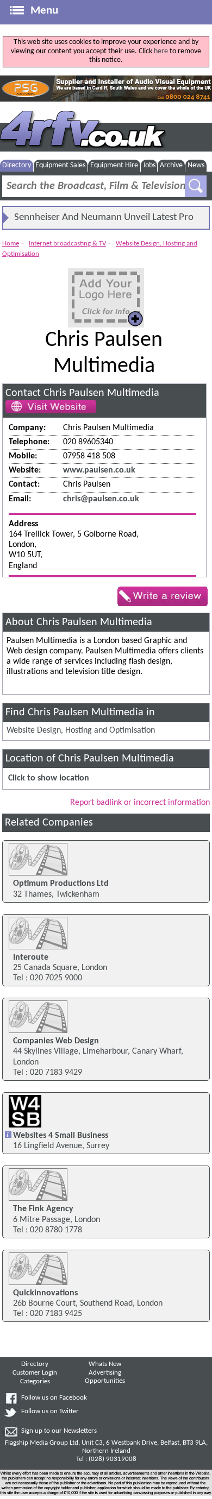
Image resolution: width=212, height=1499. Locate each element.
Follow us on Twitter (50, 1411)
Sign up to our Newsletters (59, 1431)
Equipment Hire (114, 165)
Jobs (149, 165)
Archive (171, 165)
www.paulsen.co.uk (99, 470)
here (161, 51)
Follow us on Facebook (54, 1398)
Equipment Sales (60, 165)
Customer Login (35, 1373)
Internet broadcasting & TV (67, 243)
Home (10, 243)
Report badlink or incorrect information (140, 802)
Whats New (105, 1364)
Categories (35, 1381)
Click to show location (48, 778)
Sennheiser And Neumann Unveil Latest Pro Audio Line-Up (104, 220)
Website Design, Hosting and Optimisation (81, 730)
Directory (16, 165)
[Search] (196, 186)
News (196, 165)
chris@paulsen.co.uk (101, 499)
